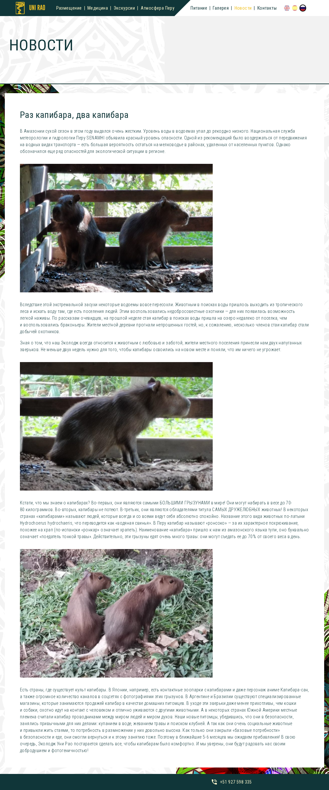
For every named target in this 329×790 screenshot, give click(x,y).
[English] (286, 8)
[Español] (294, 8)
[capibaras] (116, 228)
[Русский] (303, 8)
